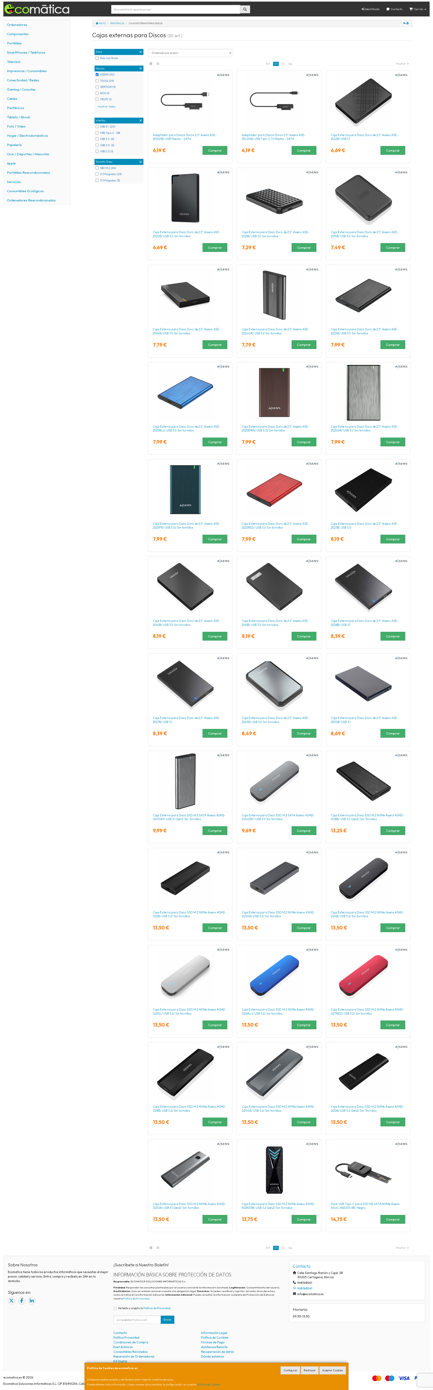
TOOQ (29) (107, 80)
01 (275, 63)
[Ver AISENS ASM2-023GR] (279, 878)
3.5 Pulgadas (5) (110, 180)
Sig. (290, 63)
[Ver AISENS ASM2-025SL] (190, 975)
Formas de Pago (213, 1342)
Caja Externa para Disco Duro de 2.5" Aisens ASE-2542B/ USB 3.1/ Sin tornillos (186, 622)
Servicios (14, 182)
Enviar (167, 1319)
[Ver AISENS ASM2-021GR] (190, 1170)
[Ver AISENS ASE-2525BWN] (279, 392)
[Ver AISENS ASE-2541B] (279, 587)
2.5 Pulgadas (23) (111, 174)
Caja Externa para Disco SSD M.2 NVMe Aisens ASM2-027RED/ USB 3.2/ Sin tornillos (367, 1011)
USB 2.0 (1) (106, 151)
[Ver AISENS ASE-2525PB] (190, 489)
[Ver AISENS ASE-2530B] (368, 684)
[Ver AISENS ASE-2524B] (190, 295)
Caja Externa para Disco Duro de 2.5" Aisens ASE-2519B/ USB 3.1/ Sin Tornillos (364, 234)
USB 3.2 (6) (107, 139)
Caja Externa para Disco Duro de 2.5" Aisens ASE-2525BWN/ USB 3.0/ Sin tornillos (275, 428)
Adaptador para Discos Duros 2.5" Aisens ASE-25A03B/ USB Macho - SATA (185, 137)
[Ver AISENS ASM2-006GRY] (279, 781)
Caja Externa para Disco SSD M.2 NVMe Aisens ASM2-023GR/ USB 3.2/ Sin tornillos (278, 914)
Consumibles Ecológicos (25, 191)
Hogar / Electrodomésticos (27, 135)
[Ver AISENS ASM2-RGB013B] (279, 1170)
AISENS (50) (107, 74)
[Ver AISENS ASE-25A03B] (190, 101)
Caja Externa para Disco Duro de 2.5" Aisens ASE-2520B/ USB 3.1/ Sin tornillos (186, 234)
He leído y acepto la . (144, 1308)
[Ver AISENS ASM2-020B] (368, 1072)
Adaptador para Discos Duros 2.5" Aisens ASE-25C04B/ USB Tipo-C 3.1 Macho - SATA (274, 137)
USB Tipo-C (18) (110, 133)
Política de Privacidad (136, 1298)
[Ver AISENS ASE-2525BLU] (190, 392)
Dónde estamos (212, 1356)
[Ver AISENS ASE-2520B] (190, 198)
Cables (12, 98)
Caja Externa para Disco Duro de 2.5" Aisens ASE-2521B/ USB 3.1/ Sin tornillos (275, 234)
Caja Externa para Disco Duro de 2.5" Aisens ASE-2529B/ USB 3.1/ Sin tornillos (275, 720)
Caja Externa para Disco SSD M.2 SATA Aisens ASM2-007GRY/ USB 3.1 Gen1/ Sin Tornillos (189, 817)
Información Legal (214, 1333)
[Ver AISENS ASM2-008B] (368, 781)
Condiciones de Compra (130, 1342)
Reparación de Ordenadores (133, 1356)
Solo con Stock (109, 58)
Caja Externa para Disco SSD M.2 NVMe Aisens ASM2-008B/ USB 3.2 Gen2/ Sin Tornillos (367, 817)
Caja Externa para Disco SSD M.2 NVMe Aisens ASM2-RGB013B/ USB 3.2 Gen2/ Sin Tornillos (278, 1206)
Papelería (14, 145)
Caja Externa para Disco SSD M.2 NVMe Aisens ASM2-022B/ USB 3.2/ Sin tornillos (189, 914)
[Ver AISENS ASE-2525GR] (368, 392)
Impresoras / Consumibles (27, 71)
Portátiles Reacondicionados (28, 172)
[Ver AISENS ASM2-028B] (190, 1072)
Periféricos (15, 108)
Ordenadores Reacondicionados (31, 200)
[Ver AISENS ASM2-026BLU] (279, 975)
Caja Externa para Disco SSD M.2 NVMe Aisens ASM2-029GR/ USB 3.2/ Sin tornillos (278, 1108)
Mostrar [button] (401, 63)
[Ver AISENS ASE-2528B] (368, 587)
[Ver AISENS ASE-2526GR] (279, 295)
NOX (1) (104, 93)
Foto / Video (16, 126)
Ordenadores (17, 25)
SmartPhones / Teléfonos (26, 52)
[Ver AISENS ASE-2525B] (368, 295)
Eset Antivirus (123, 1347)
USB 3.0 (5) (107, 145)
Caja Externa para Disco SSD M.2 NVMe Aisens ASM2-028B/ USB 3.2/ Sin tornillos (189, 1108)
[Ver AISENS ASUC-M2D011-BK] (368, 1170)
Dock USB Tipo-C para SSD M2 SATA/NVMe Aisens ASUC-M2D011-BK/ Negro (365, 1206)
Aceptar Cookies (332, 1370)
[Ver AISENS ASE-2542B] (190, 587)
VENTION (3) (108, 87)
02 (283, 63)
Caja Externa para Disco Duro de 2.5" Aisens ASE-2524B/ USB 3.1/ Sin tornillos (186, 331)
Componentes (18, 34)
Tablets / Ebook (18, 117)
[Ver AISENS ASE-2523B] (368, 489)
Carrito (418, 9)
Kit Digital (120, 1361)
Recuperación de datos (217, 1352)
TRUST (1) (106, 99)
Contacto (396, 9)
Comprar (215, 150)
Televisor (14, 61)
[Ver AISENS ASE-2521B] (279, 198)
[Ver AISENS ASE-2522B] (368, 101)
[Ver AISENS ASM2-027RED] (368, 975)
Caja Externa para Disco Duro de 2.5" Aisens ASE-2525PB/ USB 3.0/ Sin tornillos (186, 525)
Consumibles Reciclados (130, 1352)
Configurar (290, 1370)
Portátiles (14, 43)
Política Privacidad (126, 1337)
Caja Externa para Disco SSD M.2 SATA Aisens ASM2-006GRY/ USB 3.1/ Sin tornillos (278, 817)
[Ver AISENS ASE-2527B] (190, 684)
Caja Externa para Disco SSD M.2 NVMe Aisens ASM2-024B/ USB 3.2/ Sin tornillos (367, 914)
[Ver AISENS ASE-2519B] (368, 198)
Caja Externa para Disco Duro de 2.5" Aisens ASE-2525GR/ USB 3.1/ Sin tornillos (364, 428)
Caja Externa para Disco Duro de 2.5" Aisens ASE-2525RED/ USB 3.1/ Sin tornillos (275, 525)
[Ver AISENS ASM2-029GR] (279, 1072)
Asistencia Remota (214, 1347)
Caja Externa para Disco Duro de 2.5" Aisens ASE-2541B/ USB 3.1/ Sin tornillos (275, 622)
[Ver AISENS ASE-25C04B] (279, 101)
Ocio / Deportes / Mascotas (28, 154)
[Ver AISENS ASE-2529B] (279, 684)
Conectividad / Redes (23, 80)
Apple (11, 163)
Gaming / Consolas (21, 89)
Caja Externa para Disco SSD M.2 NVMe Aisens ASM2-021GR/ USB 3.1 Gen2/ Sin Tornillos (189, 1206)
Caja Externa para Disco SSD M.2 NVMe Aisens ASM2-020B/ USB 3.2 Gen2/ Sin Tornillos (367, 1108)
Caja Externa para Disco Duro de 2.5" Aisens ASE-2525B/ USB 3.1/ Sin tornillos (364, 331)
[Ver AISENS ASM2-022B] (190, 878)
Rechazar (310, 1370)
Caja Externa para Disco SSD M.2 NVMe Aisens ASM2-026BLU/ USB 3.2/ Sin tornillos (278, 1011)
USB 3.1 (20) (107, 126)
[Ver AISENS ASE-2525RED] (279, 489)
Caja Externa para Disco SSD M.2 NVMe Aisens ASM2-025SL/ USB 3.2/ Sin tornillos (189, 1011)
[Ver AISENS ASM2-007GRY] (190, 781)
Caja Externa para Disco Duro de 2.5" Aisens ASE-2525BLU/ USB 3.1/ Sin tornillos (186, 428)
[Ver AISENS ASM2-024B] (368, 878)
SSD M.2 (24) (108, 168)
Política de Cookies (208, 1384)
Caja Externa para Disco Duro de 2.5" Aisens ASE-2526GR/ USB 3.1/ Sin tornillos (275, 331)
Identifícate (371, 9)
